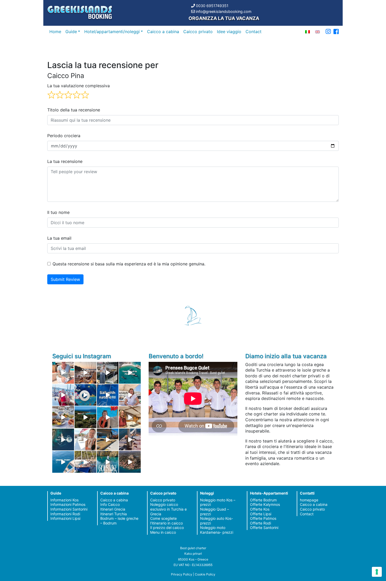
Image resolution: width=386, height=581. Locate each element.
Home (55, 31)
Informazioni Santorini (68, 509)
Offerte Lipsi (260, 514)
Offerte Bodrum (263, 500)
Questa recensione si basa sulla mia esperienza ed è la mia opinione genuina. (129, 263)
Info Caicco (110, 504)
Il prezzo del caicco (167, 527)
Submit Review (65, 279)
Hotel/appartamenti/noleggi (112, 31)
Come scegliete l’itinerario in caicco (166, 520)
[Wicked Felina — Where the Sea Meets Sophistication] (63, 373)
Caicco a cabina (163, 31)
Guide (71, 31)
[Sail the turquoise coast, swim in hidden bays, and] (63, 462)
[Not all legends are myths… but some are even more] (85, 417)
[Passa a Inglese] (317, 31)
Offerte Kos (259, 509)
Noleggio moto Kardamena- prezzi (216, 529)
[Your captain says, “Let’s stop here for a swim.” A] (130, 373)
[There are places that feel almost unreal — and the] (130, 462)
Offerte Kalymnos (265, 504)
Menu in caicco (163, 532)
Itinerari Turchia (113, 514)
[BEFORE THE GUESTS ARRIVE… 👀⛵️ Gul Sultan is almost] (108, 373)
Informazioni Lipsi (65, 518)
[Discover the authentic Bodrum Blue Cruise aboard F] (108, 417)
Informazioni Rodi (65, 514)
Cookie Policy (205, 574)
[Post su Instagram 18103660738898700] (108, 462)
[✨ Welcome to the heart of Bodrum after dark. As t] (85, 395)
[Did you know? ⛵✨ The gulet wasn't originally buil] (130, 439)
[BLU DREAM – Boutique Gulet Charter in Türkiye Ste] (108, 439)
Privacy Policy (181, 574)
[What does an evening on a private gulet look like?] (85, 373)
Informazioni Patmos (67, 504)
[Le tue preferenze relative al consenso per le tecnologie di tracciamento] (377, 572)
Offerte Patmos (263, 518)
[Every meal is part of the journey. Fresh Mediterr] (63, 417)
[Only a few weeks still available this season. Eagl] (130, 395)
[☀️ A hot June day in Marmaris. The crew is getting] (85, 439)
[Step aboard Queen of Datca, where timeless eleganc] (63, 395)
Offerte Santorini (264, 527)
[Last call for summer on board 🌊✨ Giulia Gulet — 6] (85, 462)
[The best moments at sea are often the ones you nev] (108, 395)
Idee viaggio (229, 31)
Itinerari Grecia (112, 509)
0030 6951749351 (212, 5)
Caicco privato (198, 31)
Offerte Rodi (260, 523)
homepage (309, 500)
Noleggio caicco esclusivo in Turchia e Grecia (168, 509)
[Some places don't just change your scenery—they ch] (63, 439)
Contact (254, 31)
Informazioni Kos (64, 500)
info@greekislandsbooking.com (224, 11)
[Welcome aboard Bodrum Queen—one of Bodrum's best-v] (130, 417)
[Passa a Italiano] (307, 31)
